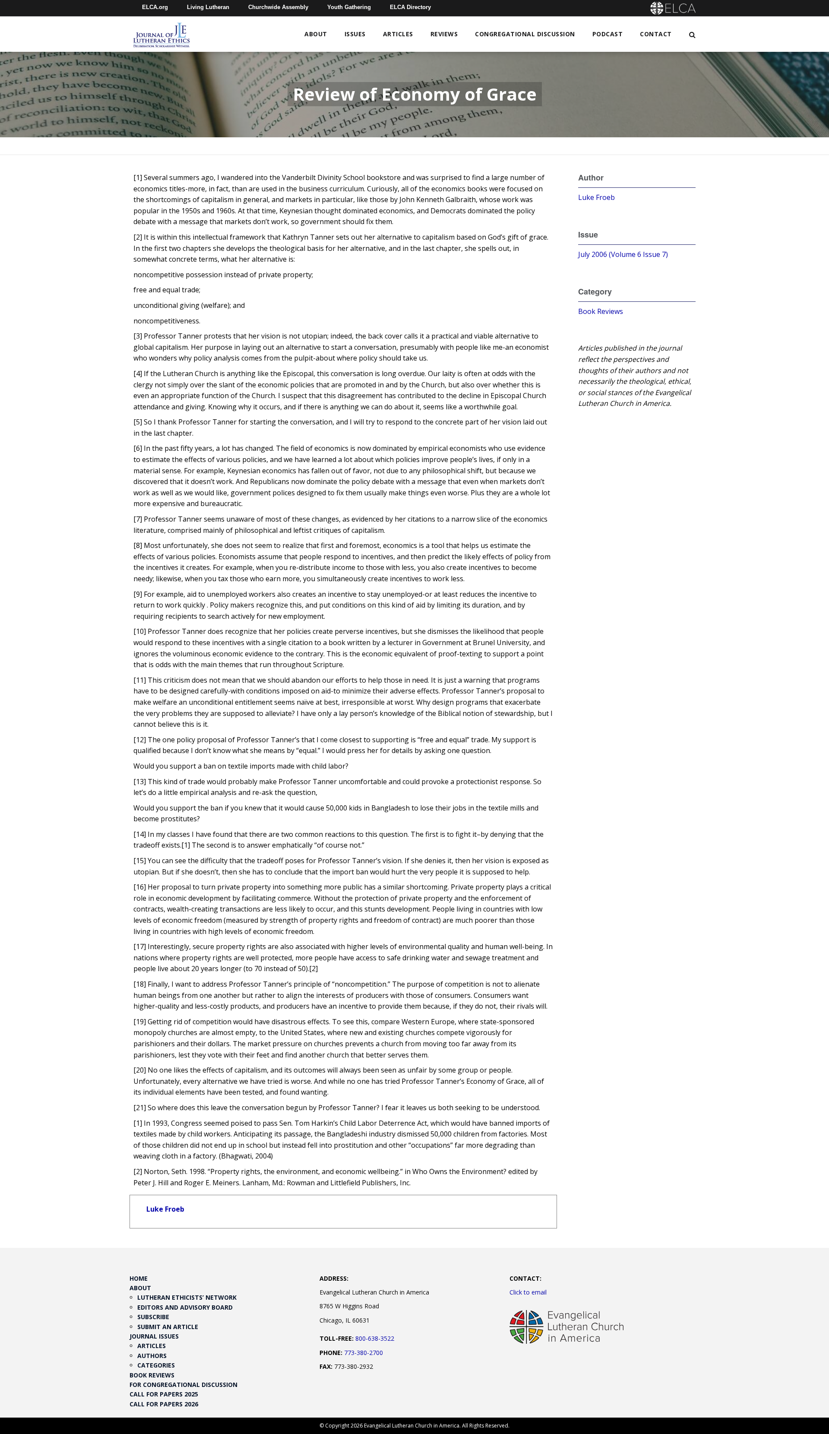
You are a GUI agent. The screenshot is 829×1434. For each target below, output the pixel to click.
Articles (398, 34)
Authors (152, 1356)
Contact (656, 34)
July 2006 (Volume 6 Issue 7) (623, 254)
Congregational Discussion (525, 34)
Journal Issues (154, 1336)
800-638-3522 (374, 1338)
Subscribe (153, 1317)
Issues (355, 34)
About (315, 34)
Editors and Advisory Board (185, 1307)
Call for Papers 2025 (164, 1394)
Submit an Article (167, 1327)
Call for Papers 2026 (164, 1404)
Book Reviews (600, 311)
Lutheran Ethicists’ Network (187, 1297)
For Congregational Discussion (183, 1384)
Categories (156, 1365)
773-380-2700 (363, 1353)
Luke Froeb (165, 1209)
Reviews (444, 34)
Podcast (607, 34)
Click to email (528, 1292)
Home (139, 1278)
